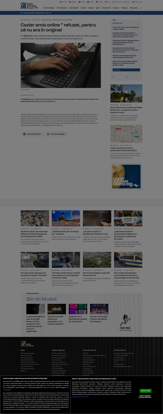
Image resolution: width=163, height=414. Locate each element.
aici (25, 403)
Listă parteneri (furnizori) (80, 396)
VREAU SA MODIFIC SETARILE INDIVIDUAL (145, 396)
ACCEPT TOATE (145, 390)
